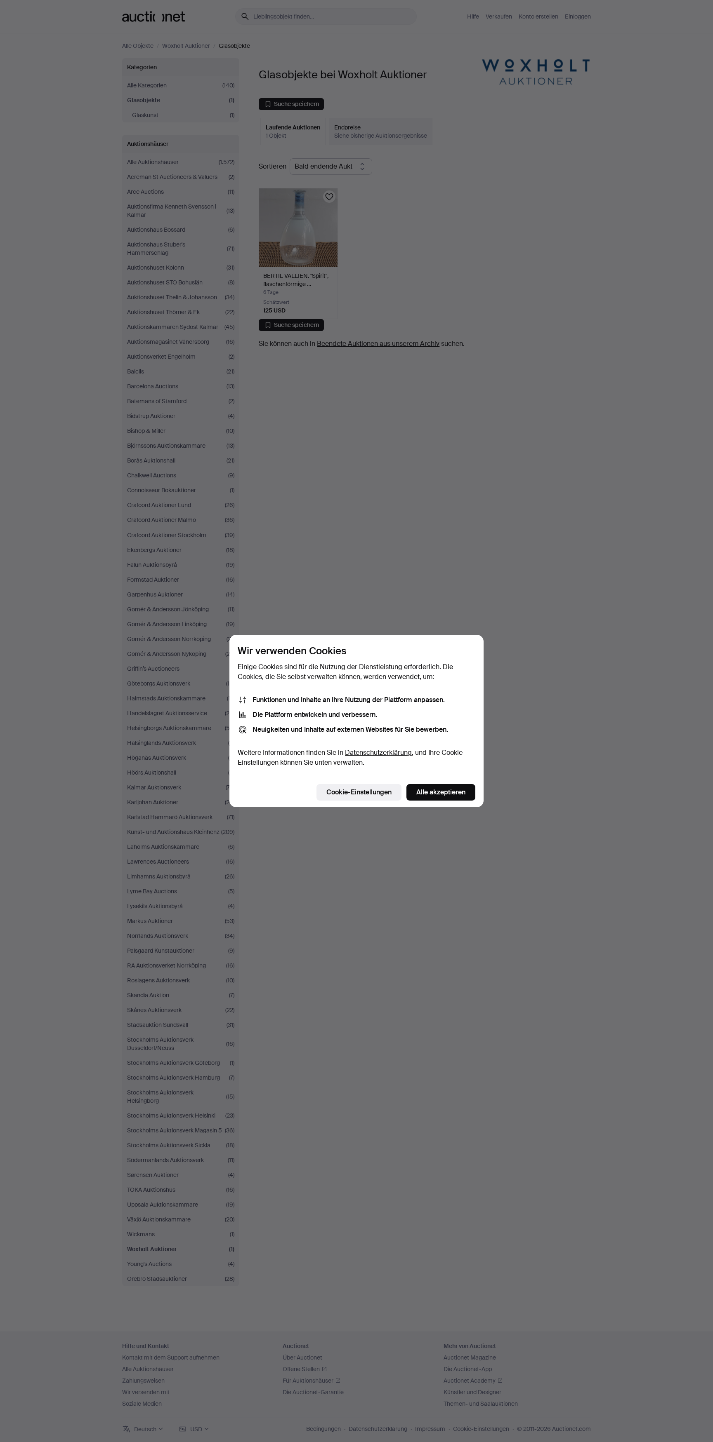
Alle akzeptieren (440, 792)
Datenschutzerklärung (378, 752)
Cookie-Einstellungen (359, 792)
